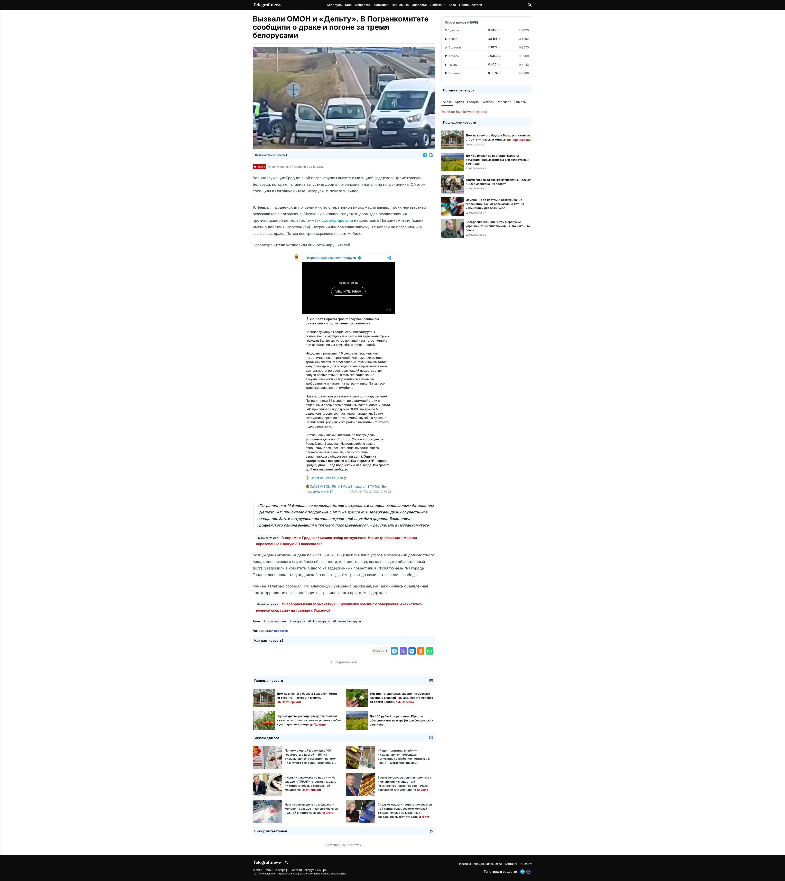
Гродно (473, 102)
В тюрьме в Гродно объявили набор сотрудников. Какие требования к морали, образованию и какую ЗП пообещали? (337, 541)
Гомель (520, 102)
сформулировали (338, 220)
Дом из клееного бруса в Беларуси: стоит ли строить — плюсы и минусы (307, 697)
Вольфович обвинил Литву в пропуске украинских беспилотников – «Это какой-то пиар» (498, 226)
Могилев (504, 102)
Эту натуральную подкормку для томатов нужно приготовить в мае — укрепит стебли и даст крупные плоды (309, 720)
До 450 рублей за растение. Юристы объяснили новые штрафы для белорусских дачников (401, 720)
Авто (452, 5)
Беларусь (334, 5)
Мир (348, 5)
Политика (381, 5)
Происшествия (470, 5)
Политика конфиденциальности (480, 863)
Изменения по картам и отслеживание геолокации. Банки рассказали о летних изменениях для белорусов (495, 204)
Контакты (511, 863)
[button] (426, 155)
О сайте (526, 863)
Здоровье (419, 5)
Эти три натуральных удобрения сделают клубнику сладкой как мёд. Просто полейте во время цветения (401, 697)
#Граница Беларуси (347, 621)
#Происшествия (275, 621)
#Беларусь (297, 621)
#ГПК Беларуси (319, 621)
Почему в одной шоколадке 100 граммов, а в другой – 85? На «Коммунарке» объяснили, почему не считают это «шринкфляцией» (310, 758)
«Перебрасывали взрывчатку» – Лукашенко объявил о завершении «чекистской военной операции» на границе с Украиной (339, 607)
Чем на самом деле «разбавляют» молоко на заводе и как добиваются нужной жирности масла (311, 808)
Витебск (488, 102)
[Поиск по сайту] (529, 4)
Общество (363, 5)
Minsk (447, 102)
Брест (459, 102)
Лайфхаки (437, 5)
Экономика (400, 5)
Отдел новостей (276, 630)
